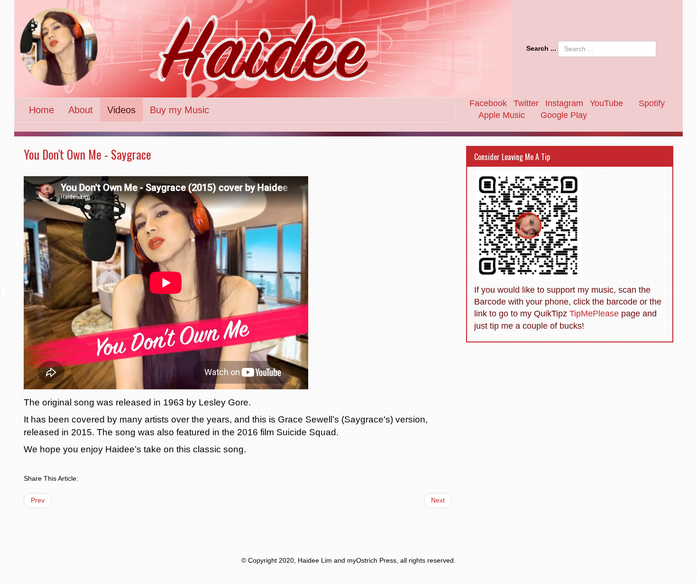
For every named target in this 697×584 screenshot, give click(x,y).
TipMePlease (594, 313)
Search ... (541, 48)
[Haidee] (263, 49)
